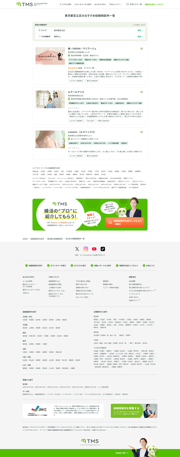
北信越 (25, 325)
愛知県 (25, 344)
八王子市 (149, 325)
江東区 (43, 174)
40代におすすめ (80, 184)
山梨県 (31, 328)
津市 (101, 359)
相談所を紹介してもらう (154, 4)
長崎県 (38, 368)
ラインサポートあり (75, 60)
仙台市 (122, 351)
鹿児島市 (105, 367)
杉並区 (123, 171)
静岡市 (151, 356)
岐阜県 (31, 344)
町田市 (61, 174)
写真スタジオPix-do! (99, 430)
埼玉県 (39, 336)
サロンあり (90, 121)
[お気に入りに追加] (141, 49)
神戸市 (136, 359)
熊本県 (44, 368)
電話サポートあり (91, 60)
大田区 (90, 171)
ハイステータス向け (71, 187)
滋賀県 (44, 352)
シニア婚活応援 (113, 143)
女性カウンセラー (138, 181)
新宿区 (117, 171)
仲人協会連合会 (133, 427)
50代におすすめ (93, 184)
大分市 (153, 364)
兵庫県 (31, 352)
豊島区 (97, 174)
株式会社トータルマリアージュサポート (35, 427)
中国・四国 (27, 357)
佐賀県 (31, 368)
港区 (55, 174)
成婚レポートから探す (102, 265)
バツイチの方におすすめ (101, 187)
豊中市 (145, 343)
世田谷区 (35, 171)
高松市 (102, 364)
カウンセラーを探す (58, 265)
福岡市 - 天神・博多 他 (120, 364)
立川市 (142, 325)
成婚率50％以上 (28, 394)
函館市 (109, 351)
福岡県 (25, 368)
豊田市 (121, 335)
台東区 (76, 171)
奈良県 (51, 352)
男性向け (143, 184)
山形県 (58, 320)
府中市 (103, 171)
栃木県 (59, 336)
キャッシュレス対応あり (66, 178)
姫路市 (143, 359)
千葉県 (46, 336)
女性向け (124, 143)
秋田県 (51, 320)
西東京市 (89, 174)
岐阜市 (122, 359)
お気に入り (150, 265)
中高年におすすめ (100, 143)
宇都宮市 (116, 356)
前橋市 (130, 356)
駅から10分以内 (92, 81)
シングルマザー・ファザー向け (52, 187)
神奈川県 (32, 336)
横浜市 (151, 351)
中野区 (49, 171)
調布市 (96, 327)
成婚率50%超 (103, 178)
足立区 (103, 174)
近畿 (24, 349)
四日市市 (108, 359)
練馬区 (75, 174)
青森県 (31, 320)
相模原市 (103, 354)
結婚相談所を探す (35, 265)
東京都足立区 (59, 30)
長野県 (38, 328)
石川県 (51, 328)
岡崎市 (128, 335)
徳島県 (58, 360)
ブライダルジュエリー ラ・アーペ (36, 430)
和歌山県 (59, 352)
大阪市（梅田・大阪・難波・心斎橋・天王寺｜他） (110, 343)
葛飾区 (142, 319)
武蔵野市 (138, 171)
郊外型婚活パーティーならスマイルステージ (61, 427)
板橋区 (130, 171)
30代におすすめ (86, 143)
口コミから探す (80, 265)
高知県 (78, 360)
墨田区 (149, 319)
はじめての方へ (100, 4)
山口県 (51, 360)
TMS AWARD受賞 (115, 178)
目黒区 (68, 174)
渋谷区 (49, 174)
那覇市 (120, 367)
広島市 (130, 361)
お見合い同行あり (92, 103)
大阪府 (25, 352)
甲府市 (136, 351)
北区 (62, 171)
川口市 (138, 354)
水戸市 (102, 356)
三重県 (44, 344)
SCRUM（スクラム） (120, 427)
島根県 (44, 360)
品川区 (83, 171)
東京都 (25, 336)
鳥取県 (38, 360)
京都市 (96, 361)
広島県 (25, 360)
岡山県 (31, 360)
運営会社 (132, 277)
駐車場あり (80, 178)
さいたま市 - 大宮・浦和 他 (124, 354)
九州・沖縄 (27, 365)
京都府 (38, 352)
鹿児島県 (65, 368)
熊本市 (139, 364)
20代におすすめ (54, 184)
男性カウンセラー (124, 181)
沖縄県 (72, 368)
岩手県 (38, 320)
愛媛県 (71, 360)
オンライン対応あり (76, 81)
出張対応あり (119, 103)
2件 (93, 68)
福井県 (58, 328)
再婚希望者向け (85, 187)
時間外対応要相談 (105, 60)
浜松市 (144, 356)
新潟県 (25, 328)
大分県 (51, 368)
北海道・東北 (27, 316)
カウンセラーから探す (83, 4)
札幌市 (102, 351)
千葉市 (151, 354)
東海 (24, 341)
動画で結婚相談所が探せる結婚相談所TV (60, 430)
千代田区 (69, 171)
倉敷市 (116, 361)
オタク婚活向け (134, 187)
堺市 (131, 343)
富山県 (44, 328)
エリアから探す (66, 4)
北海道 (25, 320)
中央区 (43, 171)
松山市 (150, 361)
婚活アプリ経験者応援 (76, 63)
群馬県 (66, 336)
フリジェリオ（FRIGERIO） (82, 430)
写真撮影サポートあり (76, 103)
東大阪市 (138, 343)
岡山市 (110, 361)
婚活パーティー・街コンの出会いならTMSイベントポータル (94, 427)
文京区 (110, 171)
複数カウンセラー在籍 (121, 60)
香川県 (64, 360)
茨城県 (53, 336)
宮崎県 (58, 368)
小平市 (97, 171)
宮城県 (44, 320)
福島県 (64, 320)
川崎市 (96, 354)
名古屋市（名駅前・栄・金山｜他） (105, 335)
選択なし (57, 36)
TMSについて (54, 277)
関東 (24, 333)
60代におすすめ (106, 184)
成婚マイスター (129, 178)
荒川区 (82, 174)
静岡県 (38, 344)
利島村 (56, 171)
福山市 (137, 361)
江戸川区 (35, 174)
